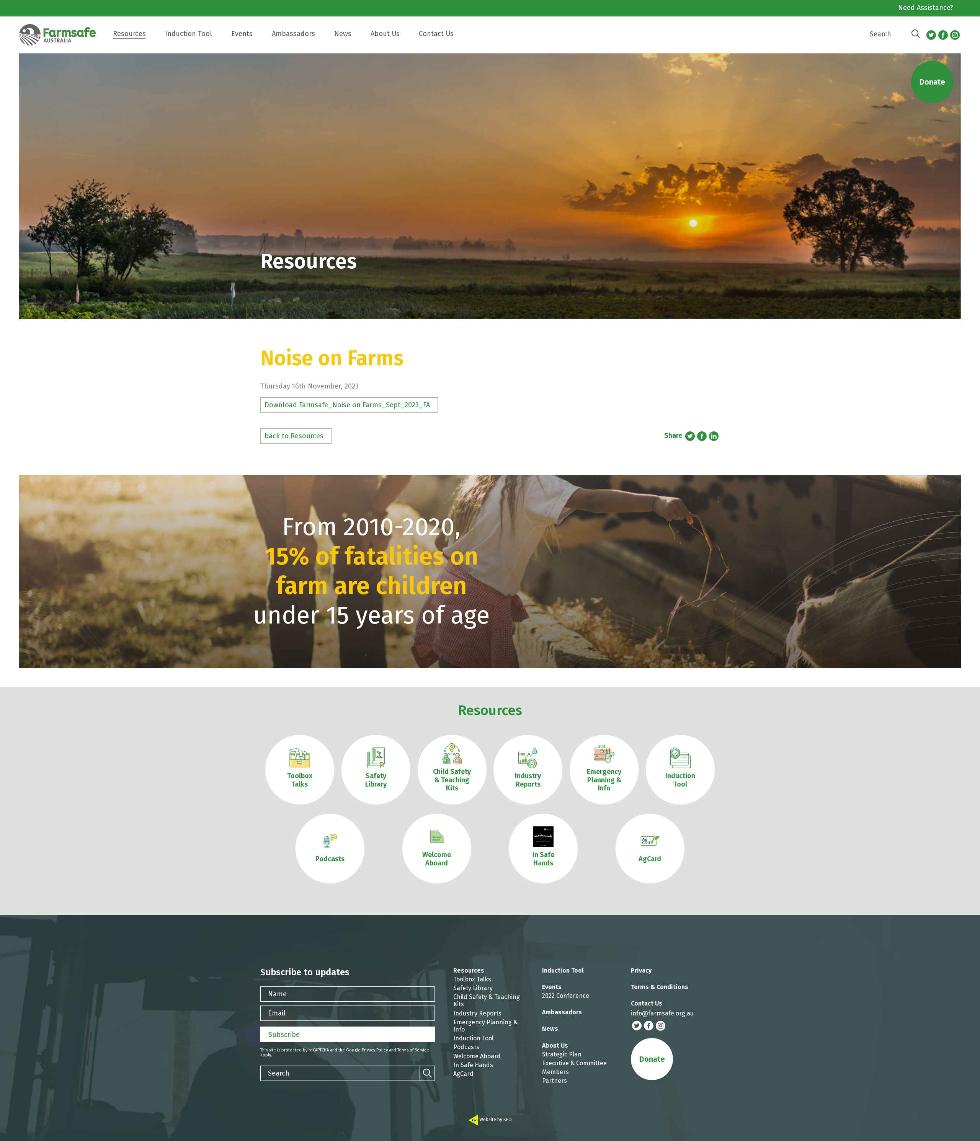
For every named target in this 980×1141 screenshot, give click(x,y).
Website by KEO (495, 1119)
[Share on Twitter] (690, 436)
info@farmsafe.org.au (662, 1013)
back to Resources (294, 436)
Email (277, 1013)
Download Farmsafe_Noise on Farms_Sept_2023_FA (347, 405)
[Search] (915, 34)
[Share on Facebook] (702, 436)
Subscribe (284, 1034)
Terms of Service (413, 1050)
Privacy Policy (375, 1050)
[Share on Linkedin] (714, 436)
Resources (490, 710)
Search (880, 34)
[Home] (61, 38)
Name (277, 994)
